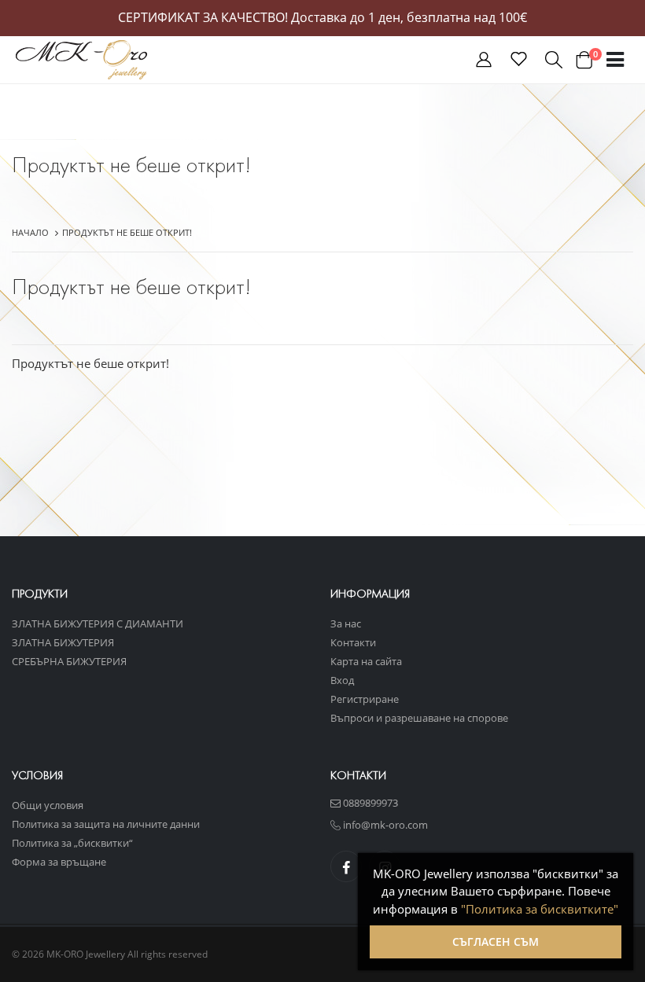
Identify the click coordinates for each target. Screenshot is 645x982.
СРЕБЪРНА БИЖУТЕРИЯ (69, 661)
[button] (483, 62)
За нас (345, 623)
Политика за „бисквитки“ (72, 843)
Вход (342, 680)
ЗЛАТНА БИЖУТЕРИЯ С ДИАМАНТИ (97, 623)
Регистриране (364, 699)
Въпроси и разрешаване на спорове (419, 718)
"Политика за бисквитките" (539, 909)
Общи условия (47, 805)
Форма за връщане (59, 862)
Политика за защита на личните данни (106, 824)
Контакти (353, 642)
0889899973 (369, 803)
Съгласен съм (495, 941)
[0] (583, 60)
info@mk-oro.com (384, 825)
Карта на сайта (366, 661)
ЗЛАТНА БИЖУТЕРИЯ (63, 642)
